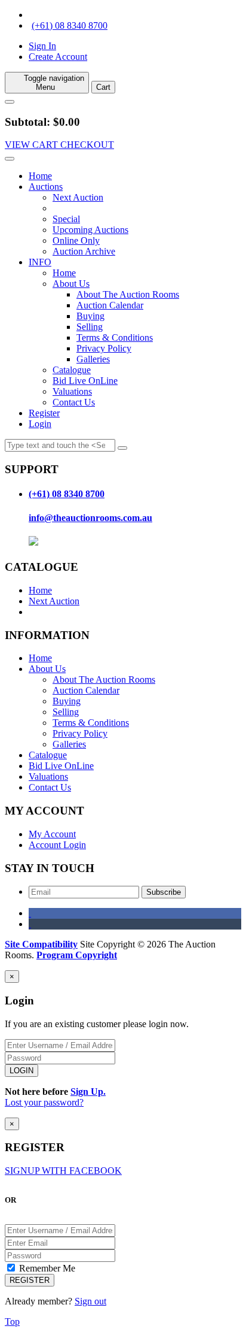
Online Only (76, 240)
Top (12, 1321)
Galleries (93, 359)
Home (40, 176)
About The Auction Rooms (127, 294)
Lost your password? (44, 1102)
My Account (52, 834)
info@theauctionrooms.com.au (90, 518)
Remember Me (46, 1268)
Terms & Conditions (114, 337)
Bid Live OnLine (85, 381)
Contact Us (74, 402)
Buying (90, 316)
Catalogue (72, 370)
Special (66, 219)
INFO (40, 262)
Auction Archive (84, 251)
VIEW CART (32, 145)
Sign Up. (88, 1091)
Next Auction (78, 197)
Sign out (90, 1301)
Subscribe (163, 892)
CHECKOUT (87, 145)
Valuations (72, 391)
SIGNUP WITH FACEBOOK (63, 1171)
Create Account (58, 57)
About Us (71, 283)
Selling (89, 327)
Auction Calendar (109, 305)
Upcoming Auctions (90, 230)
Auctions (46, 186)
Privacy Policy (103, 348)
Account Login (57, 845)
